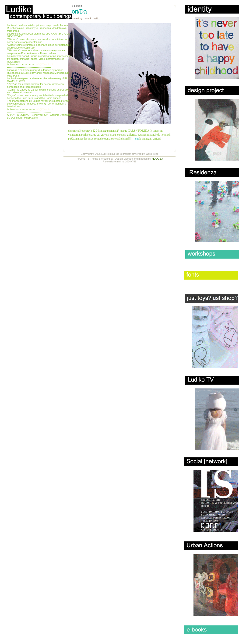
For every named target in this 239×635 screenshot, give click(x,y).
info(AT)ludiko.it (44, 64)
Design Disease (124, 158)
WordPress (152, 153)
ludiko (97, 18)
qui (137, 138)
